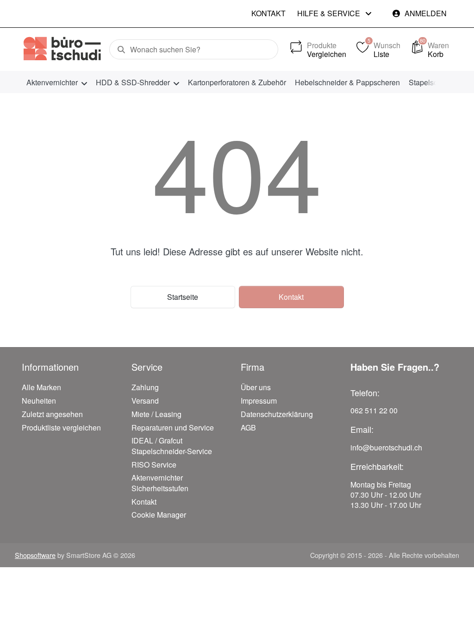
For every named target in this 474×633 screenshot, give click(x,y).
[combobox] (193, 49)
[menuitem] (56, 82)
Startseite (182, 296)
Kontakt (268, 13)
